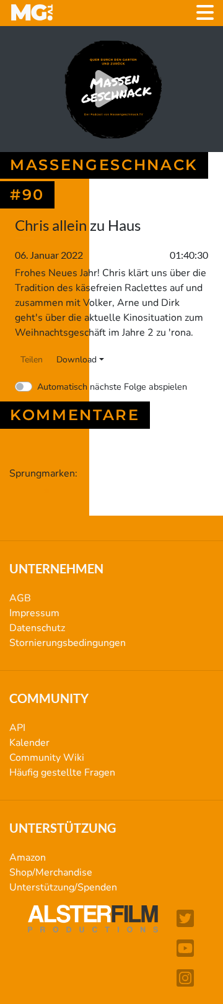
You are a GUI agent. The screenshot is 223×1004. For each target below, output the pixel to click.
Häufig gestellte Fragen (62, 772)
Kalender (29, 743)
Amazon (27, 857)
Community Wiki (46, 757)
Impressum (34, 613)
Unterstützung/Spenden (63, 887)
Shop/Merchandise (50, 872)
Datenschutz (37, 628)
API (17, 728)
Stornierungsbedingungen (67, 643)
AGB (20, 598)
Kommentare (75, 415)
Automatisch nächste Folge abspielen (112, 386)
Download (76, 359)
